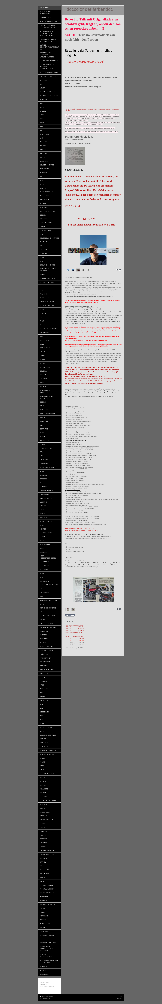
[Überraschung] (93, 250)
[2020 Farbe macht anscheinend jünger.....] (73, 270)
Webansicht (119, 998)
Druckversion (45, 996)
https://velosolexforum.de (72, 490)
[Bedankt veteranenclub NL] (93, 589)
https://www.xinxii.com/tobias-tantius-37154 (91, 534)
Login (120, 996)
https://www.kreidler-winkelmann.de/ (75, 440)
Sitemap (51, 996)
